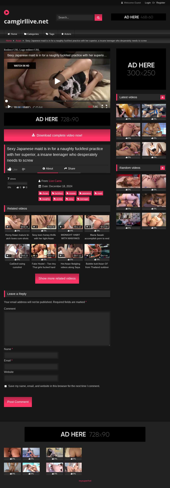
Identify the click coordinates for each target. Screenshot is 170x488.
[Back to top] (159, 478)
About (49, 168)
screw (59, 199)
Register (160, 2)
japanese (86, 193)
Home (14, 34)
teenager (84, 199)
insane (72, 193)
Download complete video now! (59, 135)
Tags (51, 34)
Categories (33, 34)
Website (9, 372)
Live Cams (55, 181)
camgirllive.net (26, 21)
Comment (9, 308)
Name (8, 349)
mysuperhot (85, 480)
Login (148, 2)
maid (99, 193)
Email (8, 360)
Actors (67, 34)
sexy (71, 199)
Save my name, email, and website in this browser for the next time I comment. (54, 386)
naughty (46, 199)
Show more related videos (57, 278)
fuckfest (59, 193)
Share (71, 168)
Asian (18, 40)
